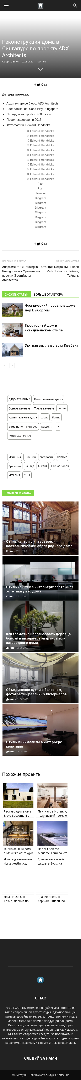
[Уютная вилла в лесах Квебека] (12, 350)
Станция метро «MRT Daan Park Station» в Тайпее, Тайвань (60, 271)
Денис (14, 61)
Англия (42, 466)
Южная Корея (60, 466)
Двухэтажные (19, 399)
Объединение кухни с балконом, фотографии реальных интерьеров (36, 692)
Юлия (9, 550)
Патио (56, 417)
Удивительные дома (23, 417)
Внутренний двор (48, 399)
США (27, 475)
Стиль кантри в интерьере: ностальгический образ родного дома (39, 543)
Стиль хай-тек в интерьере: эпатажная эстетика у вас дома (39, 589)
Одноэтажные (19, 408)
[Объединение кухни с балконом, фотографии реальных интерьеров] (40, 678)
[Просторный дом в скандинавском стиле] (12, 330)
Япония (62, 457)
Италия (14, 475)
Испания (15, 457)
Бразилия (15, 466)
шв (58, 426)
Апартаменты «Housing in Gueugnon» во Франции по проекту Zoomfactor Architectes (21, 273)
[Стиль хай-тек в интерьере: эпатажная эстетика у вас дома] (40, 578)
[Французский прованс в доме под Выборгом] (12, 310)
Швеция (30, 457)
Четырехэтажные (20, 435)
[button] (75, 5)
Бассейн (46, 426)
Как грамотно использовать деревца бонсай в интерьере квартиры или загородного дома (38, 638)
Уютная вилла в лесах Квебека (51, 345)
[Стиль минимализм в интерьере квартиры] (40, 730)
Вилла (62, 408)
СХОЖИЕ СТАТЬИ (16, 294)
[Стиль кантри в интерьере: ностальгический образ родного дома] (40, 528)
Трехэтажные (44, 408)
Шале (44, 417)
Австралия (46, 457)
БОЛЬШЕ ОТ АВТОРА (48, 294)
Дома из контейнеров (23, 426)
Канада (29, 466)
